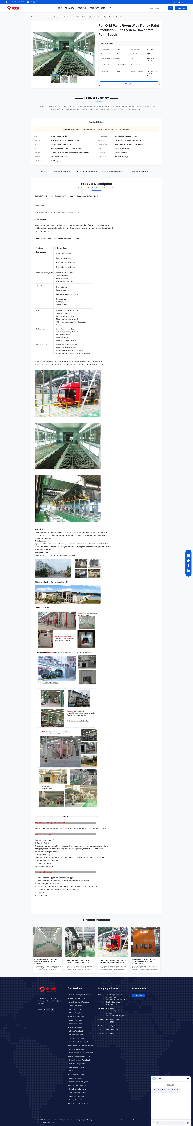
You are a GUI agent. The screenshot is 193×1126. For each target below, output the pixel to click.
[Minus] (188, 1078)
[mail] (188, 555)
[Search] (170, 8)
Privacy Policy (132, 1120)
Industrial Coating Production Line (81, 1045)
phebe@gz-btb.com (34, 2)
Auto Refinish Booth (76, 1020)
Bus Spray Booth (75, 1009)
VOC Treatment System (77, 1093)
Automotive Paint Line (77, 998)
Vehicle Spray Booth (76, 1038)
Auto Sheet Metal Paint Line (79, 1002)
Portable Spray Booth (77, 1064)
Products (69, 8)
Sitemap (142, 1120)
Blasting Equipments (76, 1071)
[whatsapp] (188, 561)
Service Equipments (76, 1096)
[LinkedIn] (174, 2)
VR (110, 8)
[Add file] (153, 1123)
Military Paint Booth (76, 1035)
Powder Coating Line (76, 1067)
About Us (82, 8)
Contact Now (47, 970)
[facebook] (188, 566)
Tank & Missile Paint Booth (78, 1042)
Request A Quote (97, 8)
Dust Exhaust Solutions (77, 1089)
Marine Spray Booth (76, 1013)
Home (59, 8)
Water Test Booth (75, 1027)
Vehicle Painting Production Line (57, 17)
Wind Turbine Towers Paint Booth (81, 1053)
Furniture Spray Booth (77, 1049)
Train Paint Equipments (77, 1016)
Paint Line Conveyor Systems (79, 1103)
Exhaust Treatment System (78, 1082)
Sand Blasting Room (76, 1074)
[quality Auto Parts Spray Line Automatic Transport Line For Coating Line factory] (80, 942)
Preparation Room (75, 1024)
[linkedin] (188, 571)
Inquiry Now (181, 8)
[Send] (188, 1123)
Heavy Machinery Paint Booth (79, 1060)
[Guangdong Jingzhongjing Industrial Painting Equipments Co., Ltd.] (13, 8)
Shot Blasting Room (76, 1078)
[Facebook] (172, 2)
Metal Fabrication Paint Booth (79, 1056)
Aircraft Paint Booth (76, 1031)
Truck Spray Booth (76, 1006)
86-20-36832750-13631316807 (112, 1021)
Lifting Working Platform (77, 1100)
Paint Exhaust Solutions (77, 1085)
